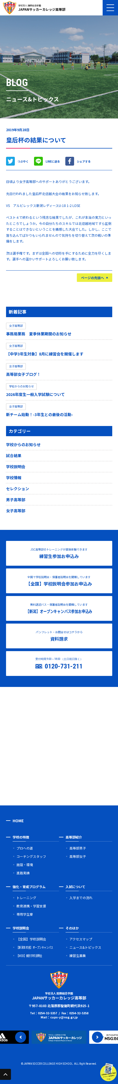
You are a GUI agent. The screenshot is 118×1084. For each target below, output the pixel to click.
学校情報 (13, 477)
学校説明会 (15, 466)
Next (97, 1037)
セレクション (17, 488)
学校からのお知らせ (23, 444)
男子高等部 (15, 499)
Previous (20, 1037)
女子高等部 (15, 510)
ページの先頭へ (92, 277)
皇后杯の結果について (36, 139)
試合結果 (13, 455)
